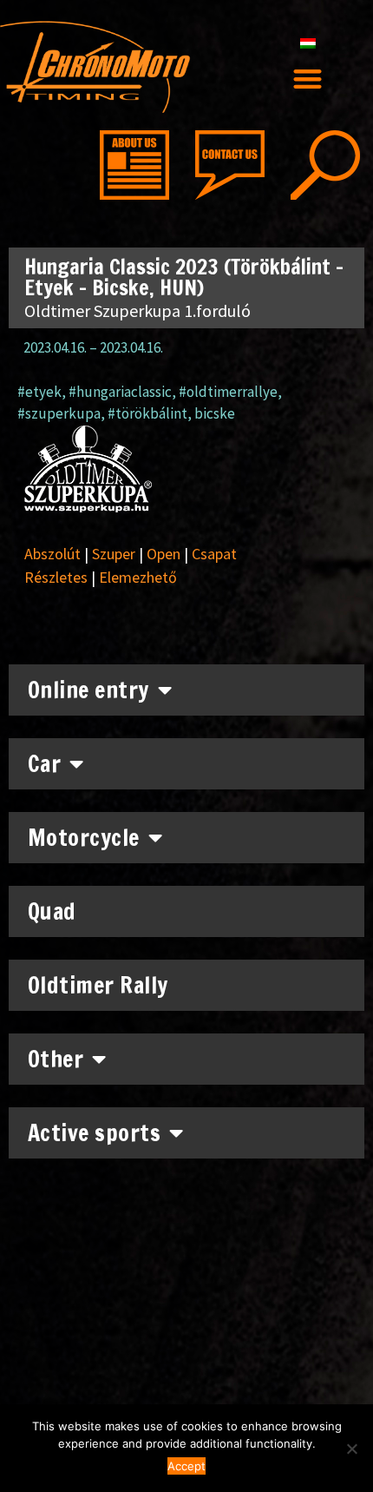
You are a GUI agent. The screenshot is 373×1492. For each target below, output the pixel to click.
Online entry (88, 690)
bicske (214, 413)
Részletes (56, 577)
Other (56, 1059)
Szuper (113, 554)
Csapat (214, 554)
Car (45, 764)
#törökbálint (147, 413)
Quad (52, 911)
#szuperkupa (59, 413)
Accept (186, 1466)
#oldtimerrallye (228, 391)
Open (163, 554)
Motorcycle (84, 838)
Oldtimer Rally (98, 985)
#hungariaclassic (120, 391)
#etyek (39, 391)
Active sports (94, 1133)
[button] (308, 79)
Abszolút (52, 554)
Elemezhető (138, 577)
